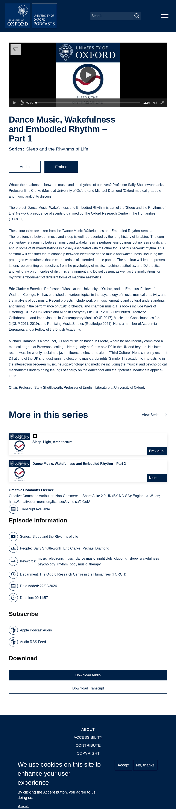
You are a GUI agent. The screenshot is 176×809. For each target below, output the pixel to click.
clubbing (120, 558)
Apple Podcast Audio (36, 630)
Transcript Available (35, 509)
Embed (61, 167)
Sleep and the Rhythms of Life (57, 148)
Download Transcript (88, 688)
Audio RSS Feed (33, 642)
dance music (85, 558)
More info (23, 806)
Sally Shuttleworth (47, 548)
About (88, 729)
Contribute (88, 745)
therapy (95, 564)
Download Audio (88, 675)
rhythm (62, 564)
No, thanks (145, 765)
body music (78, 564)
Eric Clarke (71, 548)
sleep (133, 558)
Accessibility (88, 737)
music (42, 558)
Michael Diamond (95, 548)
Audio (25, 167)
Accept (123, 765)
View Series (151, 415)
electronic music (61, 558)
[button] (88, 75)
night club (104, 558)
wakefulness (149, 558)
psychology (46, 564)
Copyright (88, 753)
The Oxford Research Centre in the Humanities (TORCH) (82, 574)
